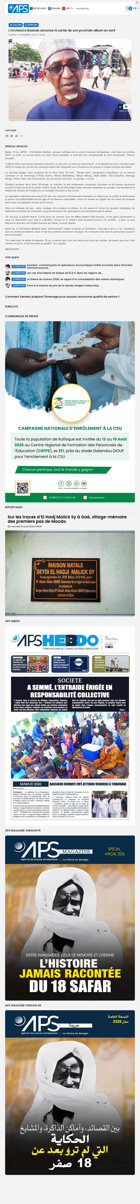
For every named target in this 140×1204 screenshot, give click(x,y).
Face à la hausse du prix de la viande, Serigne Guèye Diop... (63, 285)
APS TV (69, 8)
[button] (137, 3)
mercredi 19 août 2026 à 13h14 (26, 526)
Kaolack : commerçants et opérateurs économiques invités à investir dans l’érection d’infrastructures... (79, 266)
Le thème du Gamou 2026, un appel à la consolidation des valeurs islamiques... (76, 279)
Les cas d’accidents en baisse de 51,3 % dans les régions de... (65, 273)
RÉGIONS (56, 8)
